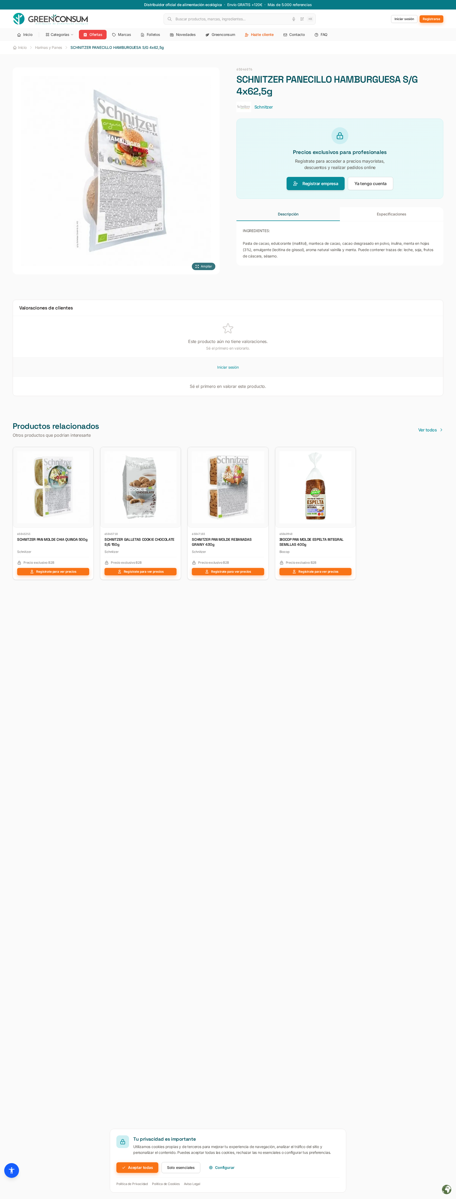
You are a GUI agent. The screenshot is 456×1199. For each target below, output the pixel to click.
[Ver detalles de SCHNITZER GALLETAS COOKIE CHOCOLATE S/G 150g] (174, 453)
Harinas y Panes (48, 47)
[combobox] (240, 19)
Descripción (288, 214)
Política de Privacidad (132, 1184)
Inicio (27, 34)
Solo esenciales (181, 1167)
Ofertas (95, 34)
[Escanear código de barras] (302, 19)
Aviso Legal (192, 1184)
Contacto (296, 34)
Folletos (153, 34)
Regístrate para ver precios (56, 571)
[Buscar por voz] (293, 19)
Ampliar (206, 266)
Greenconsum (223, 34)
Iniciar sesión (228, 367)
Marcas (124, 34)
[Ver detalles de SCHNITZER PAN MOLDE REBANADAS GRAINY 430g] (262, 453)
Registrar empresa (320, 183)
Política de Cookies (166, 1184)
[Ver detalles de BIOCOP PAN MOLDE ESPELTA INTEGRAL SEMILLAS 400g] (349, 453)
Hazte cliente (262, 34)
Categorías (60, 34)
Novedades (185, 34)
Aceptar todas (140, 1167)
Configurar (224, 1167)
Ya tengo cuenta (370, 183)
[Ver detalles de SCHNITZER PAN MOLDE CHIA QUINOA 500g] (87, 453)
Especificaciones (391, 214)
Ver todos (427, 429)
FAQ (323, 34)
